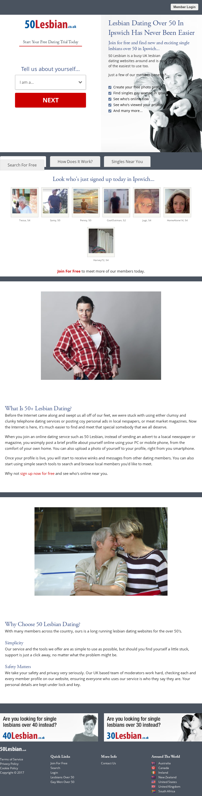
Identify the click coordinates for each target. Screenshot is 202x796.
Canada (163, 768)
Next (51, 100)
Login (54, 772)
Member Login (184, 7)
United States (167, 782)
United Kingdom (169, 786)
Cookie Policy (9, 768)
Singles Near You (127, 161)
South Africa (166, 791)
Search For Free (22, 165)
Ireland (163, 772)
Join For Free (58, 763)
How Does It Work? (75, 161)
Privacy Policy (9, 764)
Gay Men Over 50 (62, 782)
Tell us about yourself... (50, 68)
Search (55, 768)
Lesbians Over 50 (62, 777)
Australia (164, 763)
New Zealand (167, 777)
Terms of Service (11, 759)
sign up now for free (37, 473)
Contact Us (108, 763)
